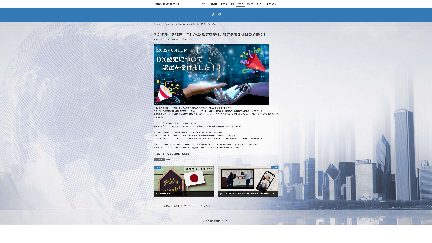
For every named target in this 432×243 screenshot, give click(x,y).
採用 (185, 206)
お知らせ (168, 159)
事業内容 (176, 206)
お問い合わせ (203, 206)
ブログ (193, 206)
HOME (158, 206)
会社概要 (167, 206)
